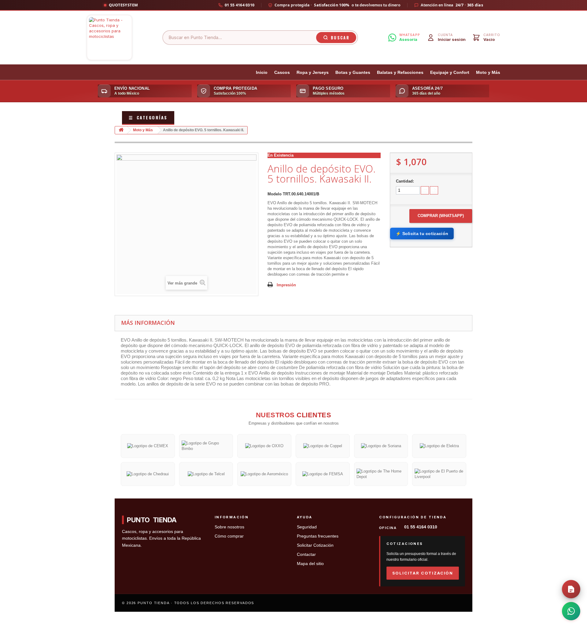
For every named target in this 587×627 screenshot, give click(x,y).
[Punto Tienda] (109, 37)
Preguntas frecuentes (317, 536)
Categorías (148, 117)
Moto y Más (488, 72)
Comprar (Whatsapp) (441, 215)
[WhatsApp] (571, 611)
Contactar (306, 554)
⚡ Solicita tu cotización (422, 233)
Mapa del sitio (310, 563)
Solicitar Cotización (315, 545)
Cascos (282, 72)
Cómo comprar (229, 536)
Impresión (286, 285)
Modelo (275, 194)
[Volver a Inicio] (121, 130)
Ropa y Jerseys (313, 72)
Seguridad (307, 527)
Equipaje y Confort (449, 72)
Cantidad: (405, 181)
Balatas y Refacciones (400, 72)
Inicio (262, 72)
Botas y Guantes (352, 72)
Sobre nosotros (229, 527)
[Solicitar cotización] (571, 589)
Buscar (340, 37)
